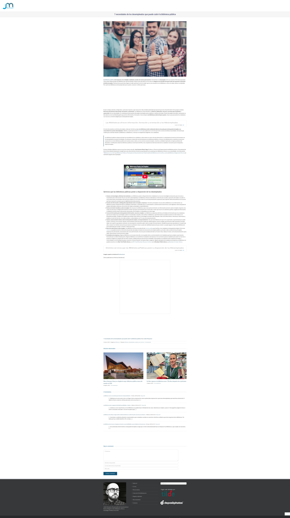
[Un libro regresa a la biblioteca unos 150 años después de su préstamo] (167, 353)
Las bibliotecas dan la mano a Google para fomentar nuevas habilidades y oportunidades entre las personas (124, 424)
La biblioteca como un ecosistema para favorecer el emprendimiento (116, 395)
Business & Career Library (175, 242)
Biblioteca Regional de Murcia (176, 153)
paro (139, 342)
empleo (136, 342)
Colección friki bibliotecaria (139, 493)
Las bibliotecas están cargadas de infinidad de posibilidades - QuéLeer (117, 405)
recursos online (149, 228)
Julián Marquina (148, 338)
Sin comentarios (114, 385)
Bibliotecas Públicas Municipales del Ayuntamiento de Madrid (132, 153)
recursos (108, 230)
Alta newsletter (137, 499)
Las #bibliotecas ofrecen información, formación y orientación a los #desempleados (142, 122)
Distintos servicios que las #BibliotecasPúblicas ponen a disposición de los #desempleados (145, 248)
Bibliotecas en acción (109, 153)
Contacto (135, 503)
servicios (142, 342)
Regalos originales (137, 496)
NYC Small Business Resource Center (142, 242)
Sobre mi (135, 483)
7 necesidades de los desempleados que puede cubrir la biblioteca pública (122, 338)
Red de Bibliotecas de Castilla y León (158, 153)
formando (140, 130)
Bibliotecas (117, 342)
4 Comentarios (148, 342)
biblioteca (127, 342)
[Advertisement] (145, 97)
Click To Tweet (178, 250)
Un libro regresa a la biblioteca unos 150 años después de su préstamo (166, 381)
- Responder (142, 395)
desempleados (132, 342)
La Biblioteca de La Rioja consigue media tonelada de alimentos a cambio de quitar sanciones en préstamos (124, 414)
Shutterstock (121, 254)
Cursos (134, 486)
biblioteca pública (109, 79)
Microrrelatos (136, 489)
